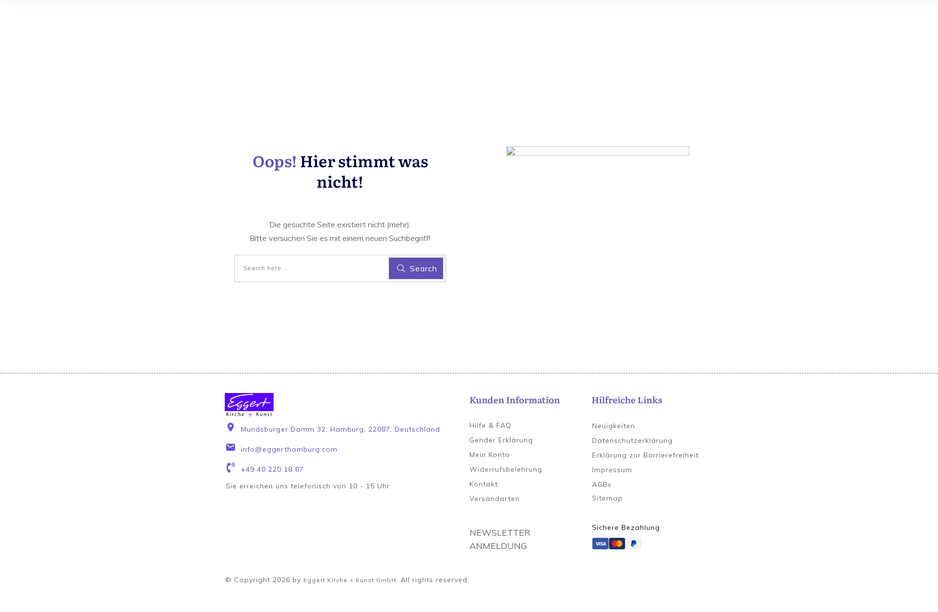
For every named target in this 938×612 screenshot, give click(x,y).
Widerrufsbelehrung (505, 469)
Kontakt (483, 484)
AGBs (602, 484)
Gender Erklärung (501, 440)
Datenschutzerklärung (632, 440)
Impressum (612, 469)
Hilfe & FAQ (490, 425)
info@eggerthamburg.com (289, 449)
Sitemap (607, 498)
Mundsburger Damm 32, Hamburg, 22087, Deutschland (340, 429)
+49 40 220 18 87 (272, 469)
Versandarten (494, 498)
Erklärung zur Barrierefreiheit (645, 455)
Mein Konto (489, 454)
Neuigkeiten (613, 425)
